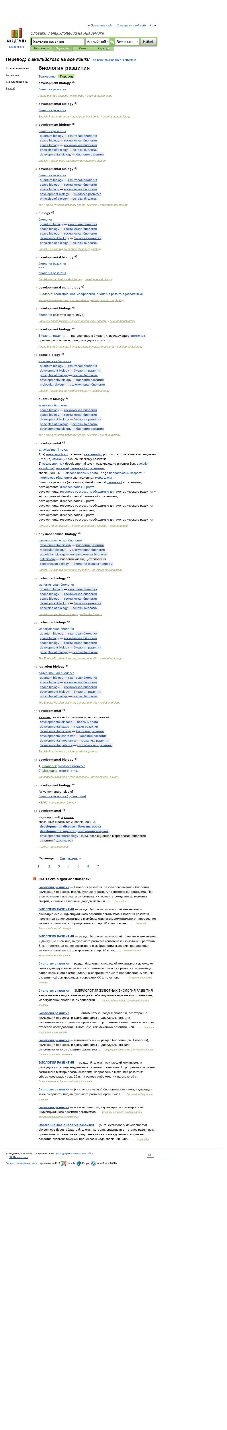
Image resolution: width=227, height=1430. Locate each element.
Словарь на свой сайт (131, 25)
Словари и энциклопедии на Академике (67, 33)
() (134, 294)
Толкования (41, 48)
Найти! (148, 41)
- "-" (69, 116)
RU (151, 25)
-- (73, 321)
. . (43, 459)
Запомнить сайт (102, 25)
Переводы (62, 48)
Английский (12, 75)
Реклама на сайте (83, 1153)
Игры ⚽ (103, 48)
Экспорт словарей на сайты (21, 1163)
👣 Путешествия (18, 1157)
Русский (10, 88)
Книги (83, 48)
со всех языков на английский (114, 60)
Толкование (47, 76)
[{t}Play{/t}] (73, 82)
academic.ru (16, 46)
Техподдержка (64, 1153)
